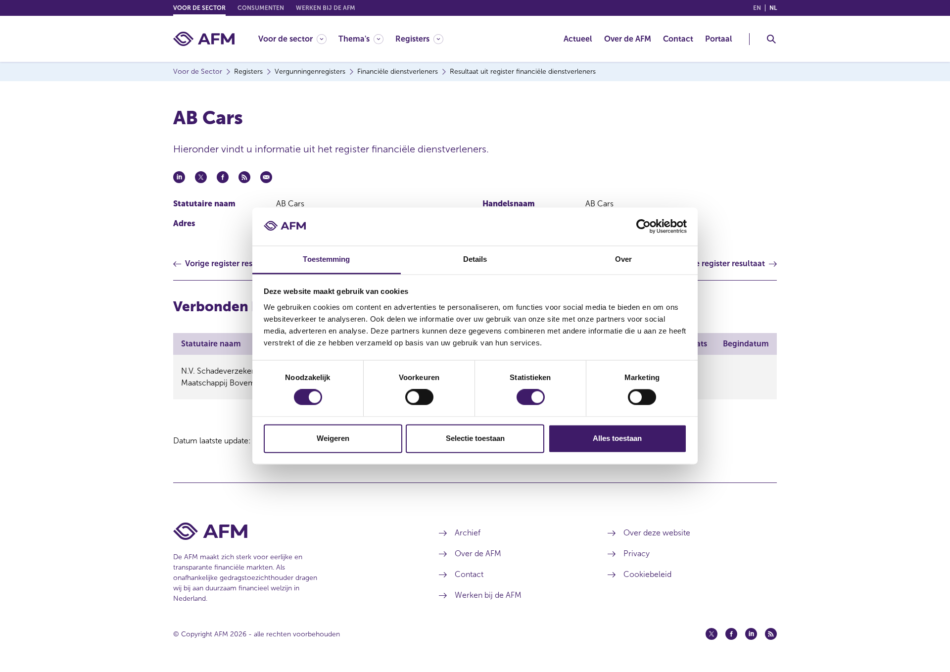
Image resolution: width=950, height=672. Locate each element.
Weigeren (333, 438)
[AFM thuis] (204, 39)
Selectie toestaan (475, 438)
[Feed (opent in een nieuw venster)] (771, 634)
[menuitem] (298, 39)
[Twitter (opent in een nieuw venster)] (711, 634)
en (757, 7)
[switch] (419, 397)
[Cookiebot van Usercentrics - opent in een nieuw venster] (643, 226)
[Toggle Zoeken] (771, 39)
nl (773, 7)
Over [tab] (623, 259)
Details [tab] (475, 259)
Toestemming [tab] (326, 259)
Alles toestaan (617, 438)
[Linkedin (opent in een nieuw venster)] (751, 634)
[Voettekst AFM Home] (291, 531)
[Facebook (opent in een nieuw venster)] (731, 634)
